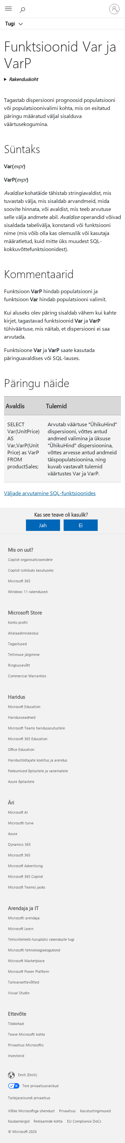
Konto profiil (18, 622)
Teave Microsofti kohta (26, 1034)
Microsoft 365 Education (27, 738)
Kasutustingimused (95, 1110)
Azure (12, 833)
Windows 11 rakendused (27, 591)
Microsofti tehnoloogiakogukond (34, 949)
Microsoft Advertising (25, 865)
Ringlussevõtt (19, 665)
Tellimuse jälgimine (24, 654)
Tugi (10, 23)
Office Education (21, 749)
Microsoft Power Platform (28, 971)
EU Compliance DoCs (84, 1121)
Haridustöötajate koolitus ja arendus (37, 760)
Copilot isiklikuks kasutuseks (31, 570)
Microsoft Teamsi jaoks (26, 887)
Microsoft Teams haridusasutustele (36, 727)
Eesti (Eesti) (27, 1074)
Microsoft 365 (19, 580)
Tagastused (17, 643)
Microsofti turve (21, 822)
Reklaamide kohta (48, 1121)
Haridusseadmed (21, 717)
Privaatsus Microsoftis (26, 1044)
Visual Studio (18, 992)
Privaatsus (67, 1110)
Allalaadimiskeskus (23, 633)
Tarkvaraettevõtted (23, 982)
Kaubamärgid (18, 1121)
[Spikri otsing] (23, 8)
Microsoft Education (24, 706)
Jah (43, 525)
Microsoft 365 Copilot (25, 876)
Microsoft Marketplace (26, 960)
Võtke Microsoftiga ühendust (31, 1110)
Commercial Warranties (27, 675)
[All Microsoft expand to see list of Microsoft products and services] (8, 9)
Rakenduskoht (23, 79)
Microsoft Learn (20, 928)
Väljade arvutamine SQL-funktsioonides (50, 492)
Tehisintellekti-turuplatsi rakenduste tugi (41, 939)
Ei (81, 525)
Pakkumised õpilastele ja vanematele (38, 770)
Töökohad (16, 1023)
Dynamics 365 (19, 844)
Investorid (16, 1055)
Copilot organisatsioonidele (30, 559)
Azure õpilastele (21, 781)
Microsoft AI (18, 812)
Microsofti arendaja (24, 917)
